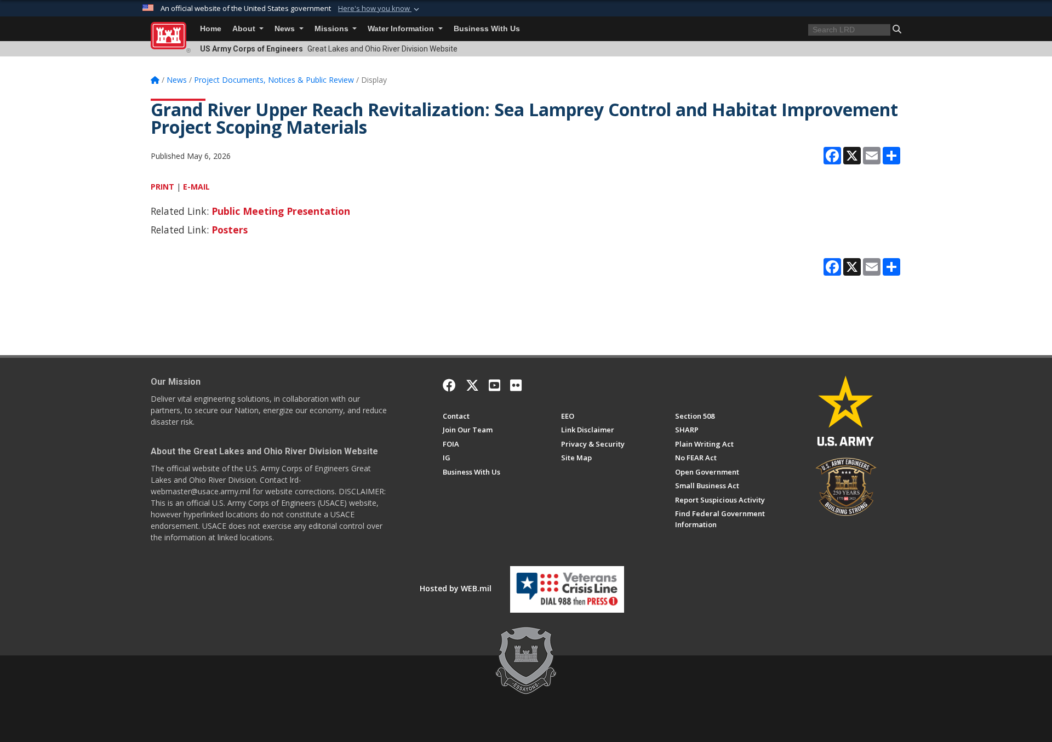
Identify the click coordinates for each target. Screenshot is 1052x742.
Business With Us (487, 29)
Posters (229, 229)
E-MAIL (196, 186)
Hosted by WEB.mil (455, 588)
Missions (333, 29)
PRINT (162, 186)
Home (210, 29)
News (286, 29)
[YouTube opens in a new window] (494, 385)
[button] (379, 8)
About (245, 29)
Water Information (402, 29)
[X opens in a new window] (472, 385)
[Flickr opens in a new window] (516, 385)
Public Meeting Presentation (280, 211)
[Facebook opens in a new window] (449, 385)
